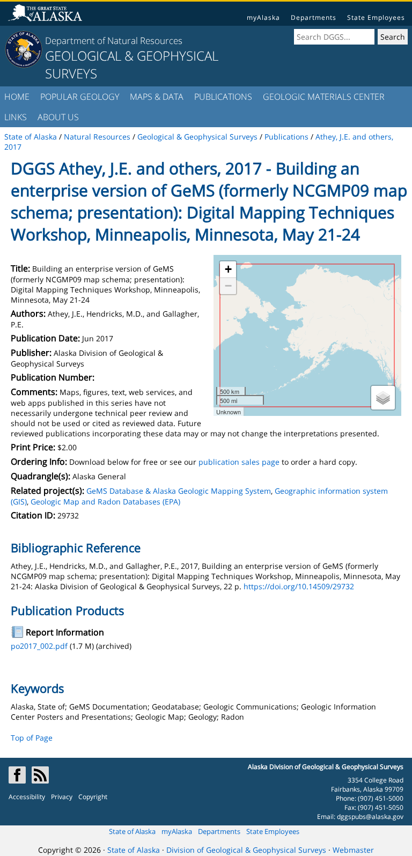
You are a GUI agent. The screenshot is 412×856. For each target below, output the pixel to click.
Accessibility (27, 796)
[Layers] (383, 397)
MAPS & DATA (156, 97)
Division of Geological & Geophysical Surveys (246, 850)
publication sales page (238, 462)
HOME (17, 97)
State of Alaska (132, 831)
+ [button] (228, 269)
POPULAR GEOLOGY (79, 97)
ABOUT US (58, 117)
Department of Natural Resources (113, 40)
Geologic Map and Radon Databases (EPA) (105, 501)
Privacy (61, 796)
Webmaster (353, 850)
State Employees (376, 17)
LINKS (15, 117)
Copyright (92, 796)
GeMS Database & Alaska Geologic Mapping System (178, 491)
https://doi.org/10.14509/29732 (299, 586)
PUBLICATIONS (223, 97)
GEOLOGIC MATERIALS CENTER (324, 97)
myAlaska (263, 17)
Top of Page (32, 738)
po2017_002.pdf (39, 646)
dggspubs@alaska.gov (370, 816)
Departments (313, 17)
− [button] (228, 285)
